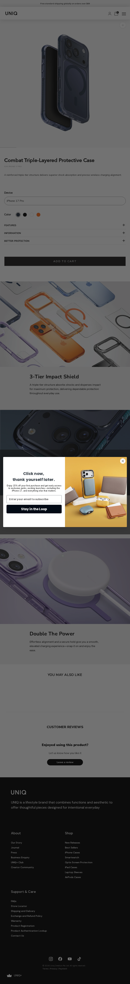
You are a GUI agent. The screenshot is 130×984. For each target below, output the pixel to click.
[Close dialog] (123, 461)
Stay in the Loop (34, 509)
